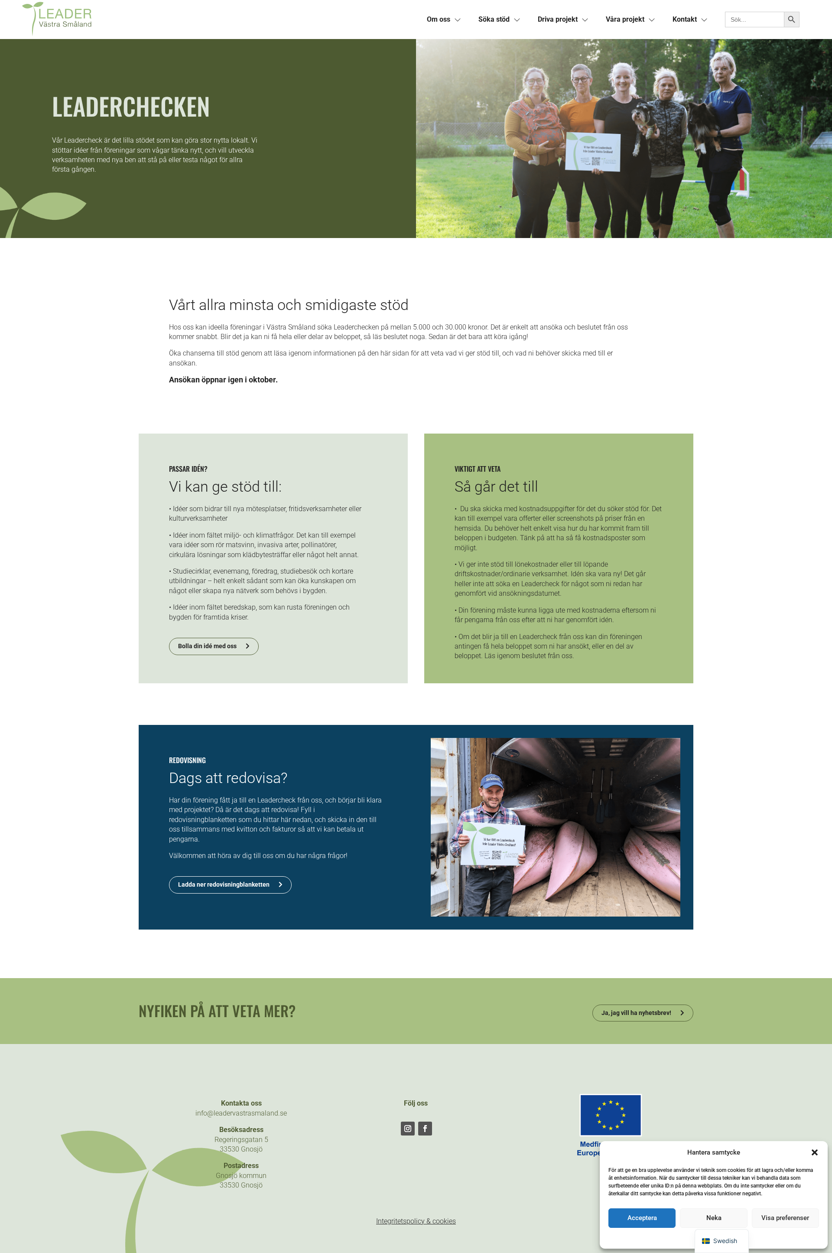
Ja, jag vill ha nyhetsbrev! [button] (636, 1012)
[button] (814, 1152)
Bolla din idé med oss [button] (207, 646)
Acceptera (642, 1218)
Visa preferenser (785, 1218)
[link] (219, 19)
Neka (714, 1218)
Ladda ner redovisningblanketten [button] (224, 884)
